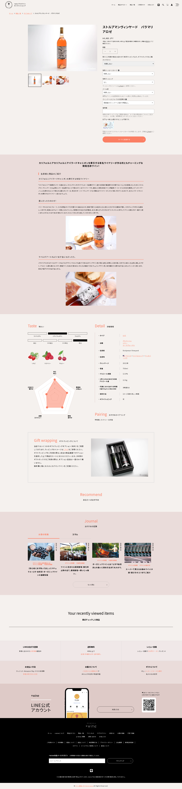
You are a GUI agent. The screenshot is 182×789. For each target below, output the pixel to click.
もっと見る (91, 585)
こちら (121, 86)
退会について (105, 746)
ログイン (75, 746)
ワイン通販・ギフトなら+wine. (84, 786)
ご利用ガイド (141, 4)
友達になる (115, 709)
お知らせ (111, 733)
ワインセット (90, 733)
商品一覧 (132, 4)
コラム (75, 534)
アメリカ (128, 356)
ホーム (113, 4)
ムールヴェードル (129, 345)
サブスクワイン (101, 733)
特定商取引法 (93, 742)
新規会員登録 (129, 742)
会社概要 (119, 742)
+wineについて (59, 733)
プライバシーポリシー (106, 742)
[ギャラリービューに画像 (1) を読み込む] (34, 80)
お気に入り (151, 4)
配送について (71, 742)
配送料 (148, 41)
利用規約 (60, 742)
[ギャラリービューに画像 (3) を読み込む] (62, 80)
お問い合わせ (92, 737)
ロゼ (124, 335)
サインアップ (120, 761)
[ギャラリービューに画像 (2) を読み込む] (48, 80)
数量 (104, 47)
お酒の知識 (43, 534)
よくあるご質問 (80, 737)
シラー (125, 343)
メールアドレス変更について (89, 746)
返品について (82, 742)
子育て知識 (130, 733)
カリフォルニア (138, 356)
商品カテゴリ (121, 4)
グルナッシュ (127, 341)
